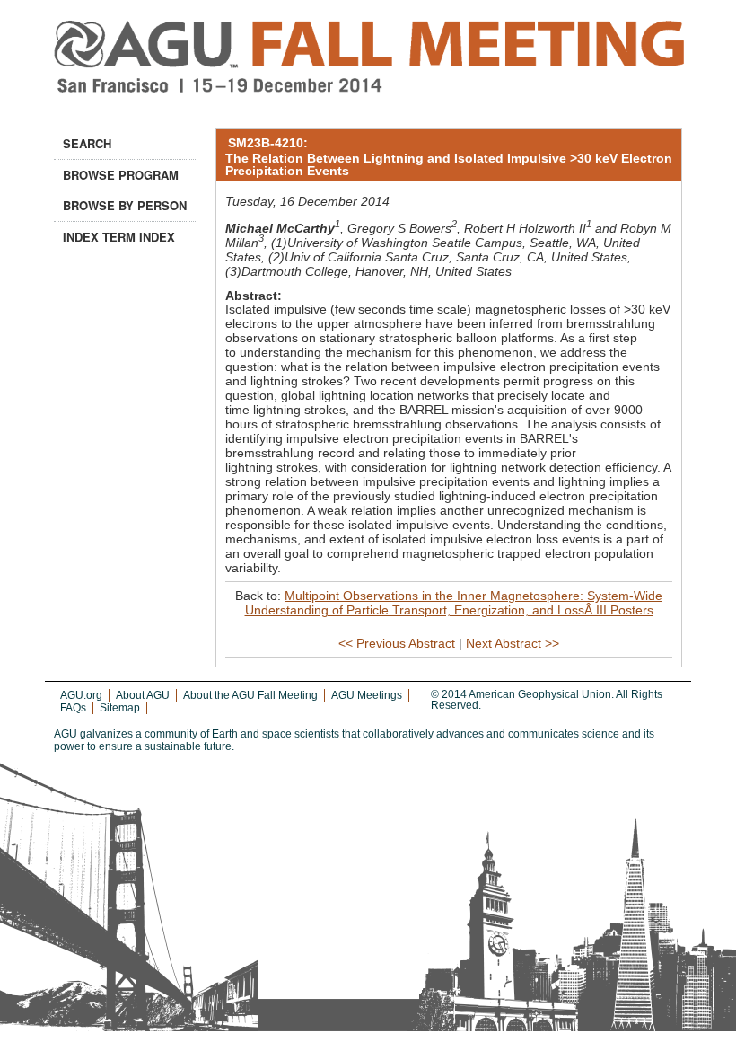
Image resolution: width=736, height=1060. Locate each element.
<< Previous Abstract (396, 643)
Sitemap (120, 708)
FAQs (73, 708)
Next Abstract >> (512, 643)
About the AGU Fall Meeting (250, 695)
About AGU (143, 695)
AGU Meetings (366, 695)
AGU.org (81, 695)
